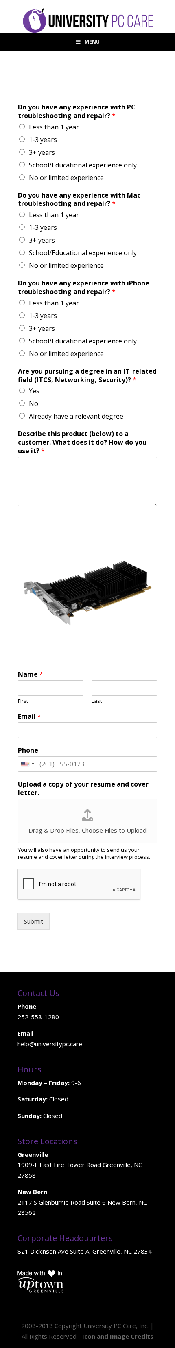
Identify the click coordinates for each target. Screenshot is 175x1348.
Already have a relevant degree (76, 416)
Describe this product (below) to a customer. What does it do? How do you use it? (82, 442)
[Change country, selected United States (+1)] (27, 764)
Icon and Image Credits (117, 1336)
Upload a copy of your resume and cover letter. (83, 788)
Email (29, 716)
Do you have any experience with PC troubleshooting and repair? (77, 111)
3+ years (42, 152)
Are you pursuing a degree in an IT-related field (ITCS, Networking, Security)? (87, 375)
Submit (33, 921)
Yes (34, 390)
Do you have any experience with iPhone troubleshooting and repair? (83, 287)
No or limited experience (66, 177)
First (23, 700)
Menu (92, 41)
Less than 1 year (54, 127)
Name (30, 674)
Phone (28, 750)
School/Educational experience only (83, 164)
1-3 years (43, 139)
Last (97, 700)
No (33, 403)
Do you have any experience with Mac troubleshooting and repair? (79, 199)
